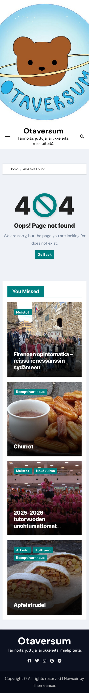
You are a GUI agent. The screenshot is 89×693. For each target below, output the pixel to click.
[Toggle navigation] (7, 136)
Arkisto (22, 550)
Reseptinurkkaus (30, 391)
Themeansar (44, 685)
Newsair (71, 678)
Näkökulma (45, 471)
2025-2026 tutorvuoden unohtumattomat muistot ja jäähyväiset (41, 522)
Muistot (22, 312)
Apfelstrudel (30, 605)
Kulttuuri (43, 550)
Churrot (23, 446)
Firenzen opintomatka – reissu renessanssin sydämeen (43, 361)
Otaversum (43, 131)
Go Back (45, 254)
